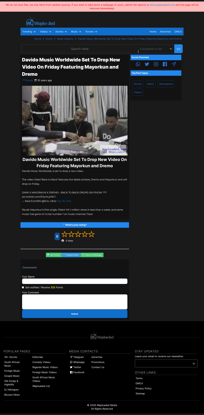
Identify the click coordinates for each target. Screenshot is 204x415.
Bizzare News (12, 394)
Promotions (97, 362)
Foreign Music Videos (44, 372)
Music (150, 83)
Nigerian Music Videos (45, 367)
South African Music (12, 364)
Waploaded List (41, 386)
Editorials (37, 357)
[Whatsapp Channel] (138, 64)
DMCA (178, 31)
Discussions (166, 83)
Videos (138, 92)
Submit (74, 314)
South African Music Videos (43, 379)
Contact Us (97, 367)
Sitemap (140, 393)
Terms (139, 378)
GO (178, 48)
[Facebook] (165, 64)
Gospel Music (12, 375)
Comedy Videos (41, 362)
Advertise (96, 357)
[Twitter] (147, 64)
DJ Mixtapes (11, 389)
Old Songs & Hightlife (11, 382)
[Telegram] (174, 64)
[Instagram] (156, 64)
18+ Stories (10, 357)
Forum (29, 80)
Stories (138, 83)
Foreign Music (12, 370)
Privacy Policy (144, 388)
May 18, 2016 (64, 201)
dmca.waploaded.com (162, 4)
